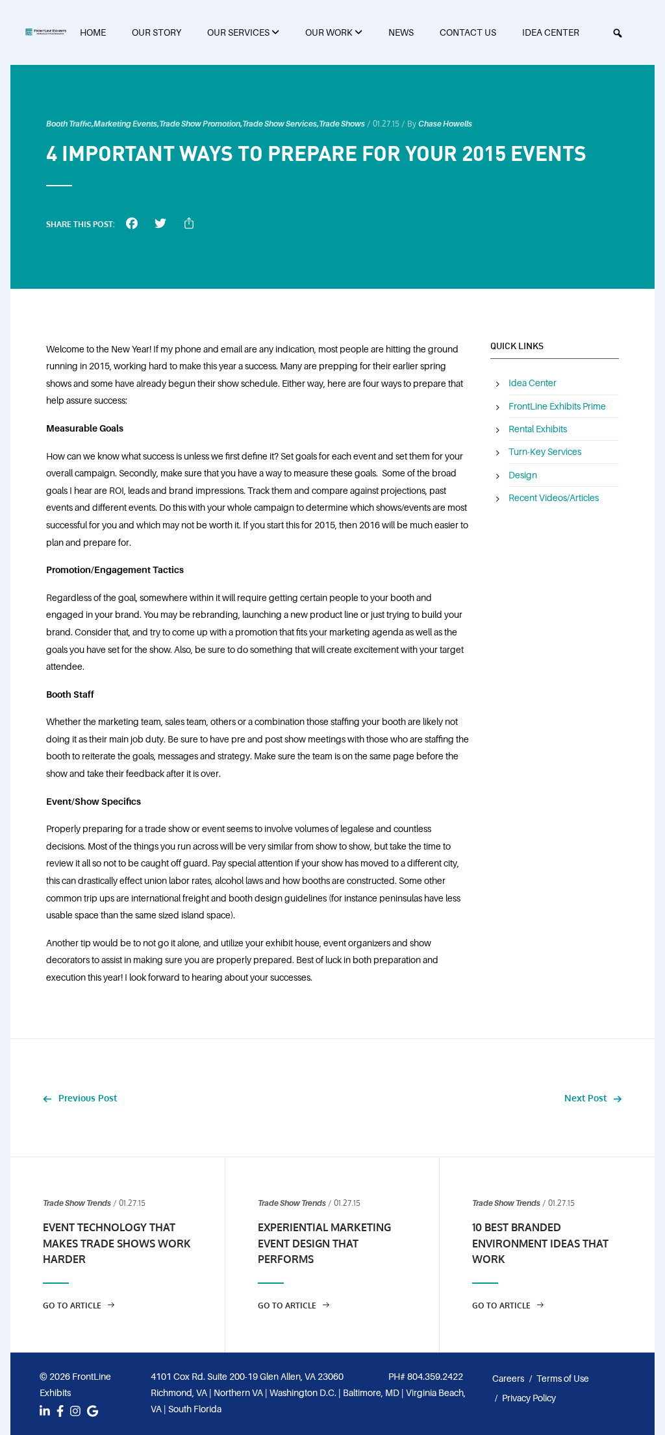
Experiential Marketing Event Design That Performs (324, 1243)
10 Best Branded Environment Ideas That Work (540, 1243)
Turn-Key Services (544, 452)
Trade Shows (342, 124)
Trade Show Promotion (199, 124)
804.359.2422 (435, 1376)
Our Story (156, 32)
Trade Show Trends (77, 1203)
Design (522, 475)
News (401, 32)
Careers (508, 1379)
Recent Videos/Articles (553, 498)
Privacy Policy (529, 1398)
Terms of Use (562, 1378)
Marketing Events (125, 124)
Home (93, 32)
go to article (73, 1305)
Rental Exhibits (537, 429)
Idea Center (550, 32)
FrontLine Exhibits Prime (557, 406)
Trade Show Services (279, 124)
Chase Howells (445, 124)
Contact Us (468, 32)
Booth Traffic (69, 124)
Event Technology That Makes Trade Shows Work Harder (117, 1243)
